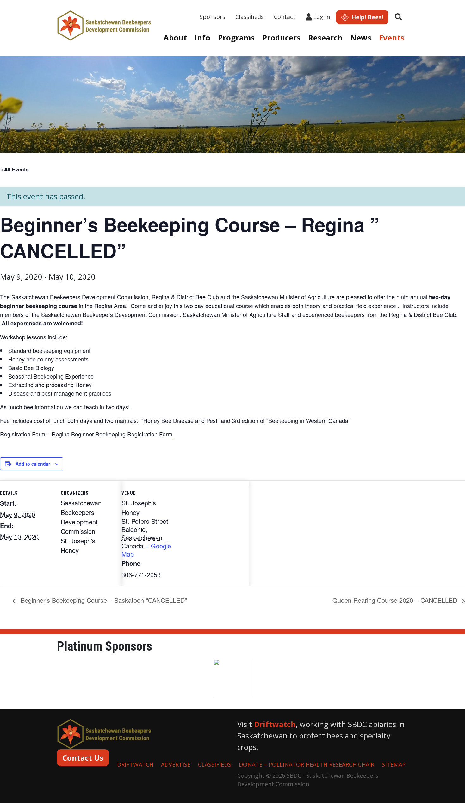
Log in (321, 17)
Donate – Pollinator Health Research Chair (306, 764)
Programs (236, 37)
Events (391, 37)
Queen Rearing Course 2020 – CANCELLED (395, 600)
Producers (281, 37)
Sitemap (394, 764)
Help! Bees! (366, 17)
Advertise (175, 764)
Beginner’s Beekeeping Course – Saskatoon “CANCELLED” (103, 600)
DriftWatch (135, 764)
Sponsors (212, 17)
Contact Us (82, 757)
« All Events (14, 169)
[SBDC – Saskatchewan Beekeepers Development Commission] (104, 24)
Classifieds (249, 17)
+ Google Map (146, 550)
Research (325, 37)
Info (202, 37)
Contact (284, 17)
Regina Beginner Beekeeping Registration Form (112, 434)
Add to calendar (33, 463)
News (360, 37)
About (175, 37)
